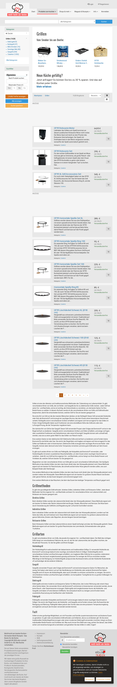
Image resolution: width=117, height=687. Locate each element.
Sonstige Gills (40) (13, 49)
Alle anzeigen (17, 101)
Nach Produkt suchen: (16, 78)
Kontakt (39, 636)
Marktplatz (38, 95)
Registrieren (104, 4)
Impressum (41, 633)
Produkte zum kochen (47, 11)
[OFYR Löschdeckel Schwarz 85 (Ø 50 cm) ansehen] (42, 372)
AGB (38, 638)
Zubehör (63, 145)
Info (95, 11)
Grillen (47, 95)
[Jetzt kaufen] (108, 139)
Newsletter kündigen (69, 647)
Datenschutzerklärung (45, 643)
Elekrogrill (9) (12, 42)
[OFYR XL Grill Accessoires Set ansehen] (42, 180)
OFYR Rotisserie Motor (64, 128)
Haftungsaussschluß (44, 640)
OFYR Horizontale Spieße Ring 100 (69, 241)
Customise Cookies (104, 679)
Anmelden (105, 11)
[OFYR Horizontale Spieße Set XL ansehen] (42, 224)
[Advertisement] (72, 115)
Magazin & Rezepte (81, 11)
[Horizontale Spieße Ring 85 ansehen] (42, 293)
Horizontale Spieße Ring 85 (66, 287)
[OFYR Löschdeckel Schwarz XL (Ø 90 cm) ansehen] (42, 316)
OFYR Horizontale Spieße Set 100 (69, 264)
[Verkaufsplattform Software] (100, 653)
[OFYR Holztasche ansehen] (100, 51)
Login (91, 4)
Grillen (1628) (10, 39)
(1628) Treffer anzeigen (17, 96)
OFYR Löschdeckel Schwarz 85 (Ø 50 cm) (71, 366)
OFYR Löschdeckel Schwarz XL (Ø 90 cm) (71, 311)
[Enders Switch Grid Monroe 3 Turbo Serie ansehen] (81, 51)
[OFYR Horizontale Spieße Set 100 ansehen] (42, 270)
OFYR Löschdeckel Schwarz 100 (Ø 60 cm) (71, 338)
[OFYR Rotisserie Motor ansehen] (42, 134)
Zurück (10, 33)
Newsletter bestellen (69, 644)
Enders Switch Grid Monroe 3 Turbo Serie (81, 63)
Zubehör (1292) (13, 54)
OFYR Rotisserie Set (63, 151)
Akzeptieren (89, 679)
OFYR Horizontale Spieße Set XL (68, 218)
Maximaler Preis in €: (16, 85)
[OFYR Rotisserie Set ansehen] (42, 157)
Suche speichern (17, 106)
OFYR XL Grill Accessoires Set (67, 174)
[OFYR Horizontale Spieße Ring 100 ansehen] (42, 247)
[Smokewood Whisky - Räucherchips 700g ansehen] (63, 51)
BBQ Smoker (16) (13, 47)
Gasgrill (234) (12, 52)
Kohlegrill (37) (12, 44)
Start (33, 11)
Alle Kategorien (11, 60)
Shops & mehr (64, 11)
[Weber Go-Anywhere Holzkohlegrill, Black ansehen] (44, 51)
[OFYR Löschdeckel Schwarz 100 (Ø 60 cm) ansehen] (42, 344)
